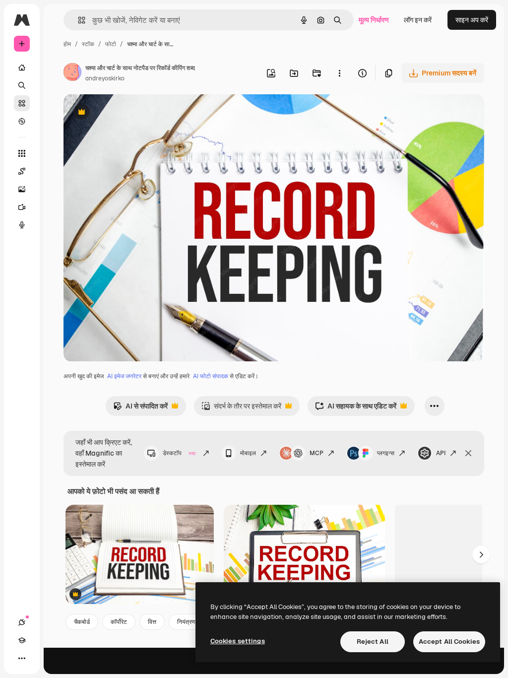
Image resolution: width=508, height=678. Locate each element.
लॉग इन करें (418, 19)
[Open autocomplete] (77, 20)
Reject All (372, 641)
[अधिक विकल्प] (339, 73)
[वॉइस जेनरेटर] (22, 225)
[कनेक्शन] (22, 622)
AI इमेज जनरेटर (124, 376)
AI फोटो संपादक (210, 376)
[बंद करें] (468, 453)
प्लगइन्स (385, 453)
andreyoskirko (105, 78)
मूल (117, 113)
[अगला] (481, 554)
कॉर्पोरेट (119, 622)
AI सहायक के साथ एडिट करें (355, 409)
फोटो (110, 44)
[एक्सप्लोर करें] (22, 121)
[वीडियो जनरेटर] (22, 207)
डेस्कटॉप (179, 453)
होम (67, 44)
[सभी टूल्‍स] (22, 153)
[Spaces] (22, 171)
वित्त (152, 622)
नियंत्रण (186, 622)
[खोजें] (22, 85)
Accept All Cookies (449, 641)
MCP (316, 453)
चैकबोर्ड (82, 622)
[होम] (22, 67)
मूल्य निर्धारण (374, 19)
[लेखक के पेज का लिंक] (72, 73)
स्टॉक (88, 44)
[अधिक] (22, 658)
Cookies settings (237, 641)
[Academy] (22, 640)
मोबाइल (248, 453)
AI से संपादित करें (140, 409)
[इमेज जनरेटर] (22, 189)
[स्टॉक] (22, 103)
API (440, 453)
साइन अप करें (471, 19)
